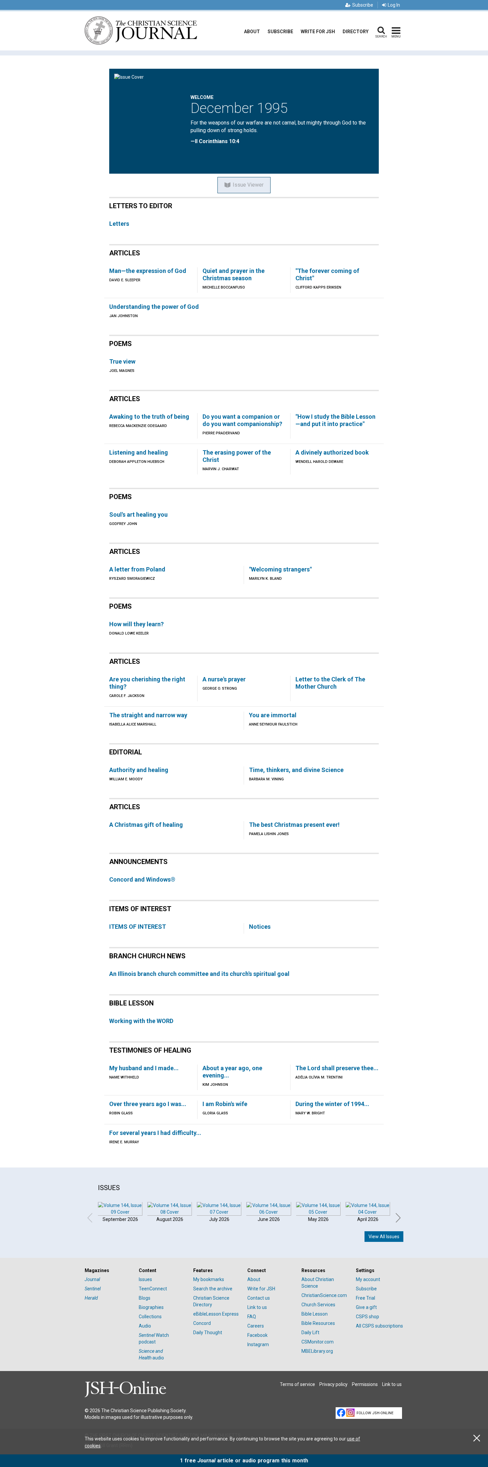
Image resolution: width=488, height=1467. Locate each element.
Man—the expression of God (147, 270)
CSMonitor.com (317, 1341)
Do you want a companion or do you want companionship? (242, 420)
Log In (394, 5)
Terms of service (297, 1384)
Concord (202, 1323)
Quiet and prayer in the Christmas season (234, 274)
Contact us (258, 1298)
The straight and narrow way (148, 715)
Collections (150, 1316)
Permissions (365, 1384)
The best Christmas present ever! (294, 824)
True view (122, 361)
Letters (119, 223)
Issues (145, 1279)
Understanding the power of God (154, 306)
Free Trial (365, 1298)
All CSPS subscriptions (379, 1326)
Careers (255, 1326)
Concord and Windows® (142, 879)
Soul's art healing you (138, 514)
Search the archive (212, 1288)
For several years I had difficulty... (155, 1132)
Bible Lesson (314, 1314)
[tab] (108, 1270)
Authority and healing (138, 769)
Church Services (318, 1304)
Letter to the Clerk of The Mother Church (330, 683)
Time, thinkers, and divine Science (296, 769)
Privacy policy (333, 1384)
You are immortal (272, 715)
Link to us (257, 1307)
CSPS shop (367, 1316)
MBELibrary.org (317, 1351)
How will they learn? (136, 624)
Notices (260, 926)
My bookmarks (208, 1279)
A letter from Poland (137, 569)
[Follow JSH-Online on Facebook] (341, 1413)
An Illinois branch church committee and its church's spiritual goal (199, 973)
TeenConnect (153, 1288)
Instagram (258, 1344)
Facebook (257, 1335)
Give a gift (366, 1307)
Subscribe (362, 5)
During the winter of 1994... (332, 1103)
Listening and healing (138, 452)
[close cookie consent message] (477, 1438)
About (252, 31)
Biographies (151, 1307)
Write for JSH (318, 31)
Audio (145, 1326)
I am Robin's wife (225, 1103)
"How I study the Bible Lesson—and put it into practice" (335, 420)
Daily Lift (310, 1332)
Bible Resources (318, 1323)
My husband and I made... (144, 1068)
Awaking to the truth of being (149, 416)
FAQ (251, 1316)
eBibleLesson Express (216, 1314)
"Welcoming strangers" (280, 569)
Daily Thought (207, 1332)
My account (368, 1279)
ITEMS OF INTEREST (137, 926)
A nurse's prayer (224, 679)
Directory (355, 31)
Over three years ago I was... (147, 1103)
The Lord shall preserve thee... (336, 1068)
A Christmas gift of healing (146, 824)
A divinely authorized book (332, 452)
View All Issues (383, 1236)
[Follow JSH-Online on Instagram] (350, 1413)
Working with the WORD (141, 1020)
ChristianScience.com (324, 1295)
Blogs (144, 1298)
